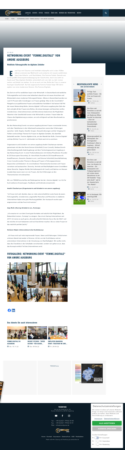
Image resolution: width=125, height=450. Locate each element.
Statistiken (106, 441)
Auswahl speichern (107, 429)
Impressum (57, 436)
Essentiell (105, 438)
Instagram (69, 416)
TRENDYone (54, 366)
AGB (72, 436)
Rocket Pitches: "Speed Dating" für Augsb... (36, 342)
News (13, 19)
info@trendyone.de (62, 425)
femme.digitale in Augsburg (14, 342)
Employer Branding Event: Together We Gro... (57, 342)
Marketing (105, 444)
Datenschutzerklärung (112, 419)
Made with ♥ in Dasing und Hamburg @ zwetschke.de (62, 439)
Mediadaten (79, 436)
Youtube (56, 416)
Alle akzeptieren (107, 423)
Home (7, 19)
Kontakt (49, 436)
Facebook (62, 416)
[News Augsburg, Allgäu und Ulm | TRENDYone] (13, 13)
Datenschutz (66, 436)
